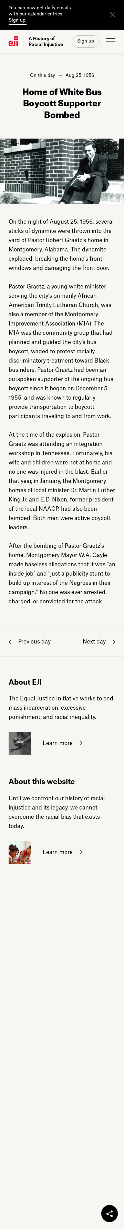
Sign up (85, 41)
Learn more (57, 743)
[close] (112, 14)
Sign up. (18, 20)
